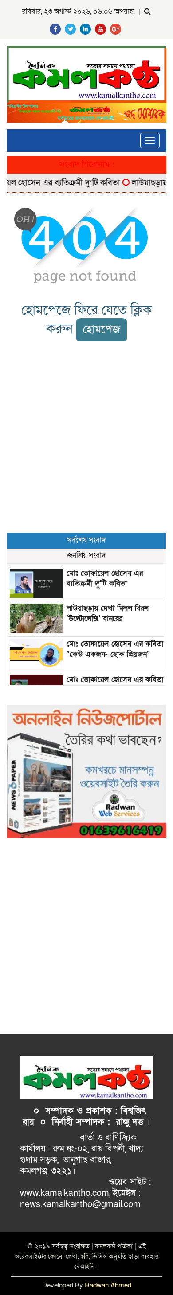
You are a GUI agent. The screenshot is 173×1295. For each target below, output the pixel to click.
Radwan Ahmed (108, 1285)
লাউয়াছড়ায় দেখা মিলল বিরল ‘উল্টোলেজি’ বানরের (108, 613)
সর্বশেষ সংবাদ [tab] (86, 540)
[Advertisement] (86, 437)
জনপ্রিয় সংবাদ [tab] (86, 555)
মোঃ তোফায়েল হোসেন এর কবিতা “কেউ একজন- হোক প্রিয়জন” (115, 649)
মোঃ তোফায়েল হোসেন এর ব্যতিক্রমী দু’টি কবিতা (105, 578)
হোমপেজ (101, 329)
